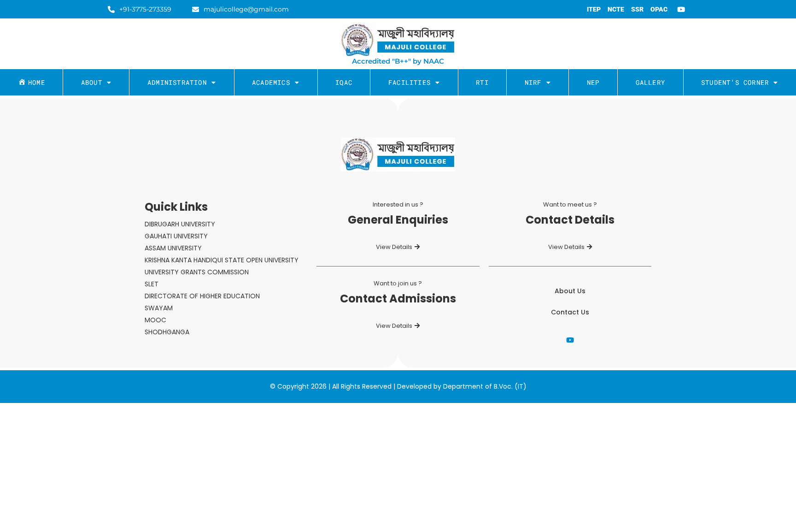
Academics (271, 82)
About (91, 82)
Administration (177, 82)
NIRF (533, 82)
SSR (637, 9)
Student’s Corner (735, 82)
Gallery (650, 82)
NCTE (616, 9)
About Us (570, 291)
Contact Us (570, 312)
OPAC (658, 9)
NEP (593, 82)
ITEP (594, 9)
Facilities (409, 82)
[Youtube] (681, 9)
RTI (482, 82)
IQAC (343, 82)
